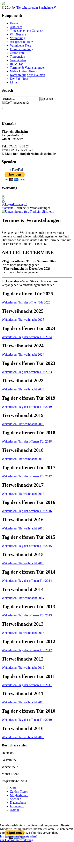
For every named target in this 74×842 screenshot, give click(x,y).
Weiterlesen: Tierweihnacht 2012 (23, 667)
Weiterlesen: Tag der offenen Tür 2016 (27, 511)
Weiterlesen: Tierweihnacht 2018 (23, 459)
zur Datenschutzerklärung (16, 840)
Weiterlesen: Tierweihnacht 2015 (23, 563)
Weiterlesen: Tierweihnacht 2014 (23, 598)
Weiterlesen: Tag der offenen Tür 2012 (27, 650)
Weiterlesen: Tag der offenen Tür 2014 (27, 580)
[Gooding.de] (28, 211)
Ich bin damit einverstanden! (18, 836)
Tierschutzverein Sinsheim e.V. (36, 7)
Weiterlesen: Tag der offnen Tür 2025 (26, 302)
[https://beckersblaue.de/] (3, 196)
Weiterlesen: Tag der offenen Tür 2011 (27, 685)
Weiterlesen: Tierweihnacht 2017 (23, 493)
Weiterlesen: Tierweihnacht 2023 (23, 389)
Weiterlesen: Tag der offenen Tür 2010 (27, 719)
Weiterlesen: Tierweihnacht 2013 (23, 632)
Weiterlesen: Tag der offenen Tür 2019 (27, 406)
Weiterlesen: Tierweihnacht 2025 (23, 319)
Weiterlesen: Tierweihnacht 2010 (23, 737)
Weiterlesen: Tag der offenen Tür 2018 (27, 441)
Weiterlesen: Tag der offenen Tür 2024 (27, 337)
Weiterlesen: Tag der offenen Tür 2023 (27, 372)
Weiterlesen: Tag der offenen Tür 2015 (27, 546)
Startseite (7, 208)
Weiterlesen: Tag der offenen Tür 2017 (27, 476)
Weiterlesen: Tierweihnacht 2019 (23, 424)
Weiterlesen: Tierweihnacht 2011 (23, 702)
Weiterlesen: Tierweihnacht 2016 (23, 528)
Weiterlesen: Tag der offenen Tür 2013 (27, 615)
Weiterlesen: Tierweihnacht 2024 (23, 354)
